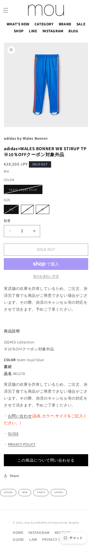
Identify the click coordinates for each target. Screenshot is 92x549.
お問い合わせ (20, 415)
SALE (80, 24)
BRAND (65, 24)
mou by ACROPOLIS (37, 522)
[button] (5, 10)
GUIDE (13, 433)
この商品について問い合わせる (46, 460)
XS (13, 210)
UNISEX (58, 492)
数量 (7, 221)
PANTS (41, 492)
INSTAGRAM (52, 30)
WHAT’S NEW (18, 24)
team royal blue (25, 190)
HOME (18, 532)
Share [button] (14, 475)
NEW (25, 492)
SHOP (19, 30)
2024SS (8, 492)
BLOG (73, 30)
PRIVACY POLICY (22, 444)
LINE (33, 30)
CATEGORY (44, 24)
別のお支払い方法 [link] (46, 276)
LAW (33, 539)
